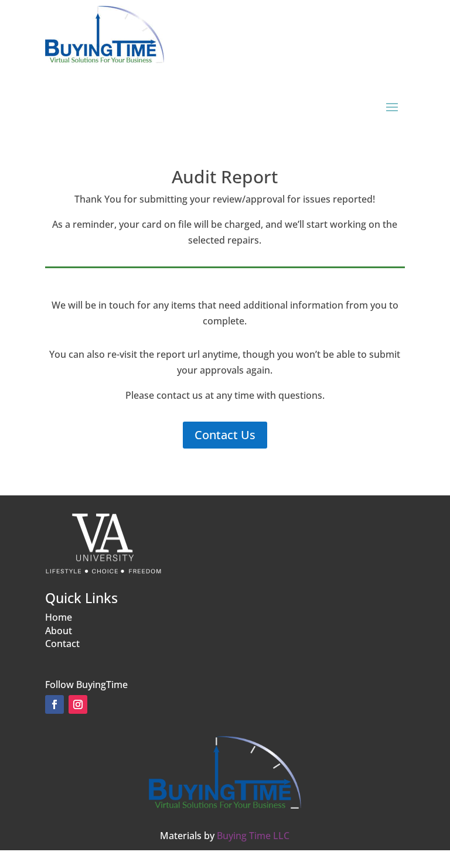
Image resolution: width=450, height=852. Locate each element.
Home (58, 617)
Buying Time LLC (253, 835)
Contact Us (225, 435)
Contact (62, 643)
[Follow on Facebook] (54, 704)
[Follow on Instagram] (78, 704)
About (58, 630)
